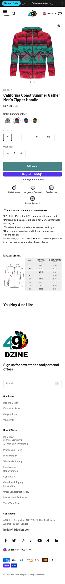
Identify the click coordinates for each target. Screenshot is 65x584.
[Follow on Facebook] (5, 540)
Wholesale (8, 419)
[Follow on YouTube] (39, 540)
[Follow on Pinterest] (31, 540)
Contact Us (9, 476)
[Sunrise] (26, 121)
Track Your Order (11, 503)
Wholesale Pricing (12, 461)
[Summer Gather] (16, 121)
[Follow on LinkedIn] (56, 540)
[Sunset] (35, 121)
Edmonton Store (40, 3)
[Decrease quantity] (8, 153)
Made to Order (11, 3)
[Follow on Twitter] (14, 540)
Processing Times (12, 449)
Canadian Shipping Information (13, 484)
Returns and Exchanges (15, 497)
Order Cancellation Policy (16, 491)
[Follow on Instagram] (22, 540)
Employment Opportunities (10, 469)
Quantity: (8, 146)
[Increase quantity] (21, 153)
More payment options (32, 179)
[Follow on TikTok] (48, 540)
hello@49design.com (16, 529)
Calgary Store (10, 414)
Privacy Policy (10, 455)
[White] (7, 121)
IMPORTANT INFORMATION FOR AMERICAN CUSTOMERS (15, 440)
